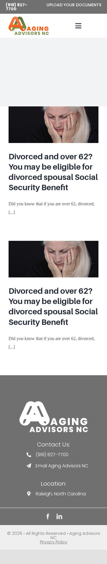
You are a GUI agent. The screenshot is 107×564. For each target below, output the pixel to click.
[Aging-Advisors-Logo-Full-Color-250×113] (29, 18)
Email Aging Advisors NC (62, 465)
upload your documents (74, 5)
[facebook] (48, 516)
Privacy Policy (53, 542)
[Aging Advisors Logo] (53, 403)
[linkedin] (59, 516)
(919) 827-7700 (16, 7)
